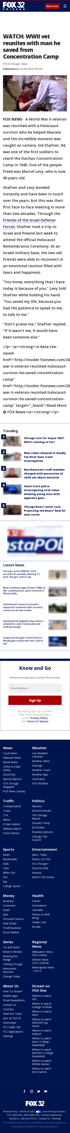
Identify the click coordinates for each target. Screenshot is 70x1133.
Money (8, 895)
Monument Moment (9, 970)
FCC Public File (12, 1027)
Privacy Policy (39, 718)
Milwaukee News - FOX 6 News (43, 953)
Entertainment (44, 849)
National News (12, 757)
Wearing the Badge (10, 957)
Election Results (41, 810)
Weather (39, 748)
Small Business (12, 928)
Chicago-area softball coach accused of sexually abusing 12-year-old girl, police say (21, 573)
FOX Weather (40, 783)
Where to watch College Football (42, 1005)
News (24, 63)
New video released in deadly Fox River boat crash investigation (45, 457)
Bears (6, 854)
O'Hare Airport (11, 824)
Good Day (9, 774)
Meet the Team (12, 1013)
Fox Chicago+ (40, 863)
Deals (6, 910)
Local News (10, 753)
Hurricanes (38, 779)
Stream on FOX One (41, 988)
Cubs (6, 868)
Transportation (12, 806)
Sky (5, 881)
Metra (6, 819)
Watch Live (52, 6)
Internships (9, 1022)
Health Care (39, 922)
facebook (24, 1091)
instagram (32, 1091)
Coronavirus (39, 905)
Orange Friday (11, 976)
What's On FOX (41, 859)
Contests (8, 1009)
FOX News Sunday (14, 791)
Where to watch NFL (41, 997)
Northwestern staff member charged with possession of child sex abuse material (44, 473)
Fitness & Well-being (41, 916)
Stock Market (11, 932)
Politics (38, 801)
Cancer (36, 901)
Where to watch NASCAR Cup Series (41, 1022)
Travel (6, 810)
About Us (10, 986)
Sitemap (8, 1036)
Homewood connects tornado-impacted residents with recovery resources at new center (23, 607)
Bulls (6, 863)
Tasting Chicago (12, 964)
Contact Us (9, 1004)
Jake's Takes (39, 854)
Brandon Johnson (42, 832)
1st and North (11, 947)
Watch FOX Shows (43, 877)
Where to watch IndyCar (41, 1032)
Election (37, 806)
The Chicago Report (39, 816)
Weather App (40, 774)
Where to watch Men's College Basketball (41, 1042)
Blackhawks (10, 859)
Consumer (9, 905)
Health (37, 895)
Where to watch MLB (41, 1013)
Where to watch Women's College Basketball (42, 1053)
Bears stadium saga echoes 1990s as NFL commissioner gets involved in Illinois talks (24, 590)
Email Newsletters (14, 1000)
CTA (5, 815)
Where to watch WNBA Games (41, 1062)
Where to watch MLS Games (41, 1070)
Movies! (36, 872)
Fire (5, 877)
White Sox (9, 872)
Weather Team (41, 770)
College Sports (12, 886)
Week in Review (12, 951)
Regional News (39, 944)
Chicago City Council (39, 838)
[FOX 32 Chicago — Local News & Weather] (14, 5)
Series (8, 942)
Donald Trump (41, 823)
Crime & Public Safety (12, 768)
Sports (8, 849)
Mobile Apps (10, 996)
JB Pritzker (38, 827)
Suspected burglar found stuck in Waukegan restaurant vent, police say (23, 640)
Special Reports (12, 779)
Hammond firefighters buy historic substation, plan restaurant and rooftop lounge (23, 623)
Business (8, 901)
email (46, 1091)
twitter (39, 1091)
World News (10, 762)
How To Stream (12, 991)
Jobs (5, 914)
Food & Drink (40, 868)
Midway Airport (12, 828)
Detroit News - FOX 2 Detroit (41, 961)
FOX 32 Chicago (11, 63)
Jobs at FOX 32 (12, 1018)
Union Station (11, 833)
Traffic (8, 801)
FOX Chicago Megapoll (10, 785)
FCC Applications (13, 1031)
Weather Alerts (41, 761)
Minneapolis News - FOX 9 (43, 969)
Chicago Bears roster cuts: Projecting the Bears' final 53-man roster (45, 510)
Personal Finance (13, 919)
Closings (37, 765)
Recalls (36, 926)
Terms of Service (37, 721)
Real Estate (10, 923)
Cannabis (37, 910)
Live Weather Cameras (40, 754)
